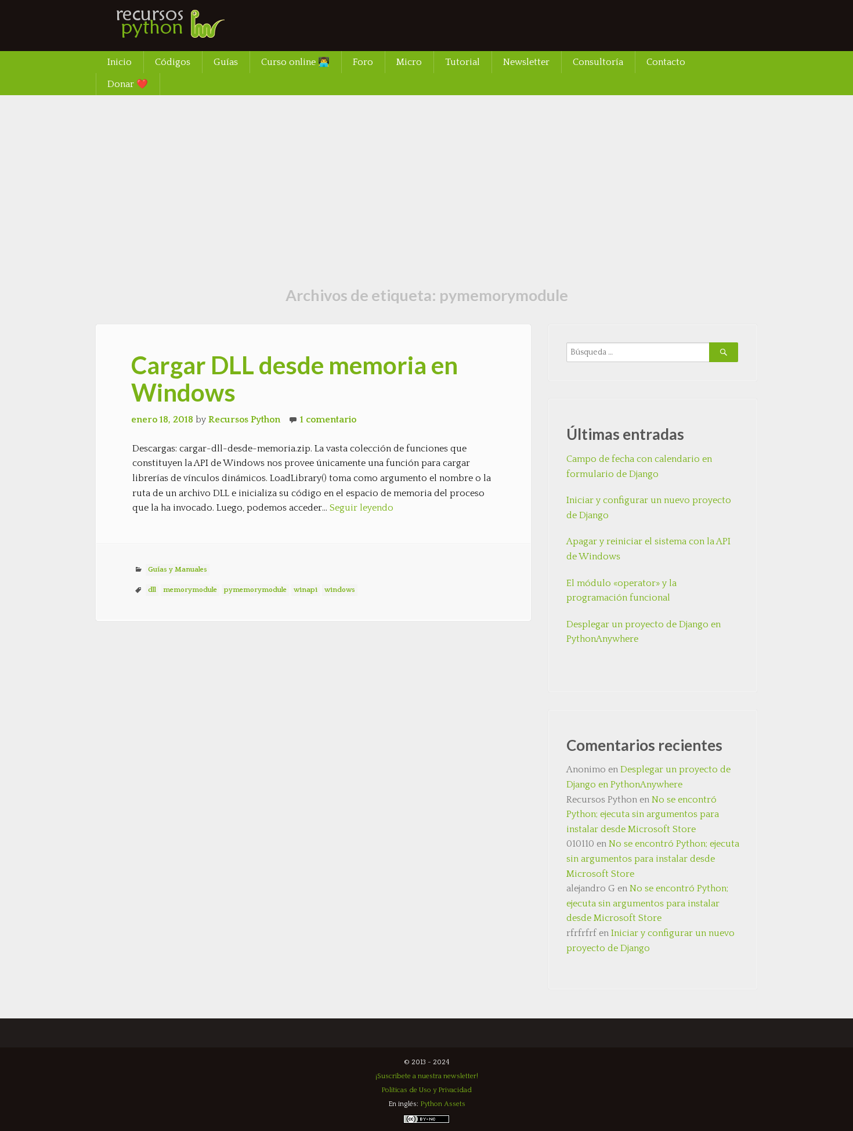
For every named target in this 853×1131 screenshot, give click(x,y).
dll (152, 590)
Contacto (665, 62)
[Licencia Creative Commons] (426, 1121)
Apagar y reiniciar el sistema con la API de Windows (648, 549)
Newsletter (526, 62)
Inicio (119, 62)
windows (339, 590)
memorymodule (190, 590)
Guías (226, 62)
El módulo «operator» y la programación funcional (621, 591)
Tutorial (462, 62)
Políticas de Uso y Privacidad (426, 1090)
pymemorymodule (255, 590)
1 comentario (328, 419)
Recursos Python (244, 419)
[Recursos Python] (183, 32)
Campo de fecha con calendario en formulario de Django (639, 466)
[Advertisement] (426, 182)
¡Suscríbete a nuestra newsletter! (426, 1076)
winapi (305, 590)
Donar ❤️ (127, 84)
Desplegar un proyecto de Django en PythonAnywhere (643, 632)
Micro (409, 62)
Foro (363, 62)
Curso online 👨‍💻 (295, 62)
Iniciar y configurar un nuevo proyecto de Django (648, 508)
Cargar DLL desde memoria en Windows (294, 378)
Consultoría (598, 62)
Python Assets (442, 1104)
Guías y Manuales (177, 569)
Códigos (172, 62)
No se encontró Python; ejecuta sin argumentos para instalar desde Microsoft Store (642, 814)
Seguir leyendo (361, 508)
